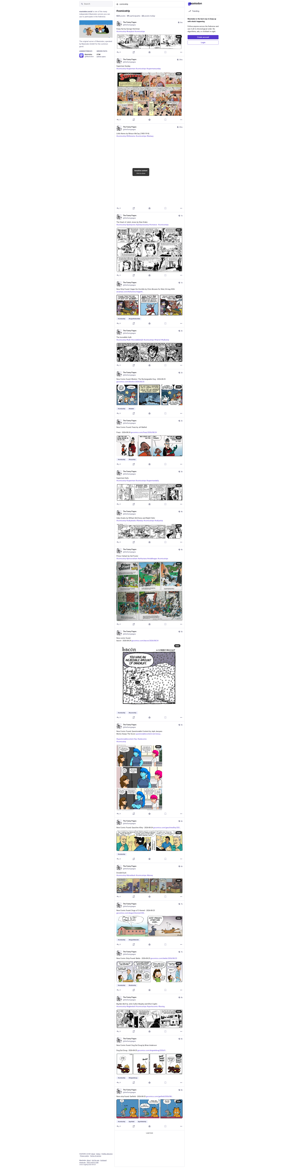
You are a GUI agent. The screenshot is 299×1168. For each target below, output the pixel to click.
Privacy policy (84, 1156)
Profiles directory (107, 1154)
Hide (178, 37)
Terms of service (95, 1156)
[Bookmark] (165, 52)
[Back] (117, 4)
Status (98, 1154)
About (93, 1154)
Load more (149, 1133)
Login (203, 42)
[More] (181, 52)
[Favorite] (149, 52)
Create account (203, 37)
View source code (92, 1162)
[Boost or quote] (133, 52)
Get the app (95, 1160)
